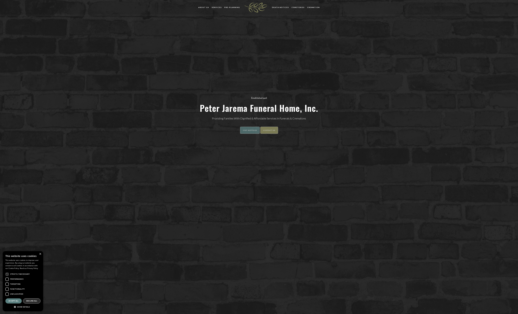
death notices (280, 7)
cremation (313, 7)
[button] (22, 307)
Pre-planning (232, 7)
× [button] (40, 254)
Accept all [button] (13, 301)
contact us (269, 130)
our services (250, 130)
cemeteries (298, 7)
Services (217, 7)
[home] (256, 7)
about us (203, 7)
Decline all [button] (31, 301)
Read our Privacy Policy (29, 268)
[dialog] (23, 281)
